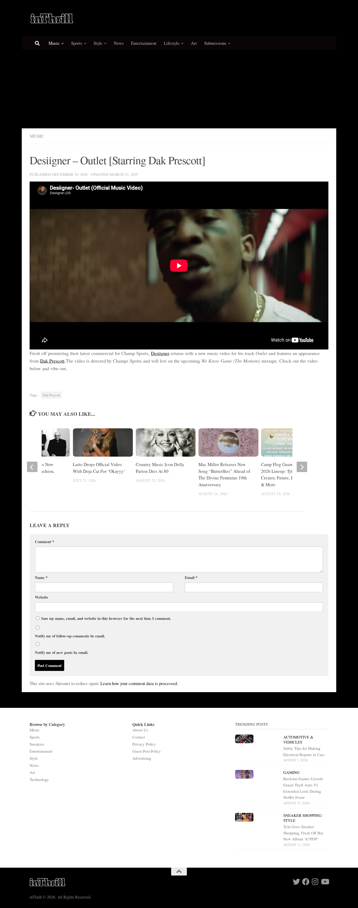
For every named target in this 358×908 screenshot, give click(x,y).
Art (194, 43)
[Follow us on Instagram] (315, 881)
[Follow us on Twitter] (296, 881)
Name (41, 577)
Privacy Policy (144, 744)
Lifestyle (172, 43)
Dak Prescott (52, 361)
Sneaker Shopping (302, 815)
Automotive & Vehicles (298, 739)
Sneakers (37, 744)
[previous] (32, 467)
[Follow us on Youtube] (324, 881)
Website (41, 597)
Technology (39, 779)
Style (98, 43)
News (119, 43)
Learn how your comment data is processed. (139, 683)
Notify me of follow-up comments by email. (70, 636)
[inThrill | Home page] (52, 18)
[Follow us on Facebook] (306, 881)
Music (54, 43)
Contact (138, 737)
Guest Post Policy (146, 751)
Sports (76, 43)
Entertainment (143, 43)
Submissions (215, 43)
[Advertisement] (179, 89)
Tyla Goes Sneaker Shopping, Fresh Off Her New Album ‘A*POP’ (303, 832)
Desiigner (160, 353)
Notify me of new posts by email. (61, 652)
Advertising (141, 758)
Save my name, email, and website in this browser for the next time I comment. (106, 618)
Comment (44, 541)
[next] (302, 467)
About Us (140, 730)
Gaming (291, 772)
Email (191, 577)
